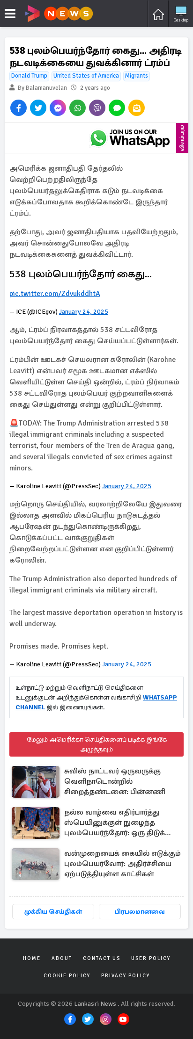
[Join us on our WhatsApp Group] (130, 138)
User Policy (151, 958)
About (62, 958)
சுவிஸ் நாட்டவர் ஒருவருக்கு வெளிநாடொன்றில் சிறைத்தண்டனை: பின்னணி (114, 781)
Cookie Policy (67, 976)
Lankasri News (95, 1004)
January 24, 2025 (83, 312)
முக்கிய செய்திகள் (53, 912)
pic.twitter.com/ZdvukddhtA (54, 293)
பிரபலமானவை (140, 912)
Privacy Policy (125, 976)
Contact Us (101, 958)
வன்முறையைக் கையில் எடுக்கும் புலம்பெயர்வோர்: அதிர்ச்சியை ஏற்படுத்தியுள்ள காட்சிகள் (122, 864)
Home (32, 958)
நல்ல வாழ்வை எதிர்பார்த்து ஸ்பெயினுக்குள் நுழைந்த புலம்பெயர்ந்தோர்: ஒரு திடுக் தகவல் (114, 823)
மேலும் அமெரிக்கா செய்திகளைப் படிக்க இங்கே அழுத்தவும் (97, 744)
